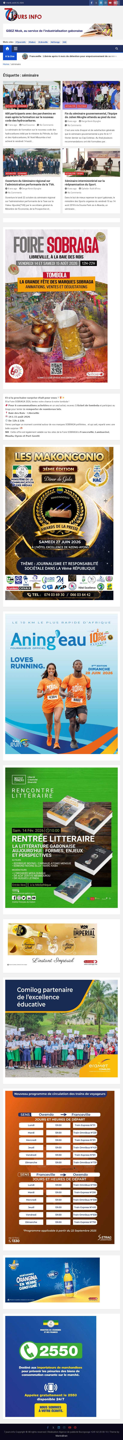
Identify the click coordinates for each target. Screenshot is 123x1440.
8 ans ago (72, 121)
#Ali (64, 42)
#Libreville (43, 42)
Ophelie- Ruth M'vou (90, 188)
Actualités (11, 106)
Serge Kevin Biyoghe (91, 121)
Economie (22, 106)
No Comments (46, 125)
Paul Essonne (28, 125)
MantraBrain (62, 1435)
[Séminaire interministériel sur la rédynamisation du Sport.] (91, 162)
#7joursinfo (21, 42)
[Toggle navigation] (16, 48)
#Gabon (32, 42)
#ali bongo (55, 42)
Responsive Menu (117, 2)
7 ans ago (12, 125)
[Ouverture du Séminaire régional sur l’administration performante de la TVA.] (31, 162)
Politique (82, 106)
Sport (80, 174)
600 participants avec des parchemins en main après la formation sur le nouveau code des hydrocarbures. (30, 117)
